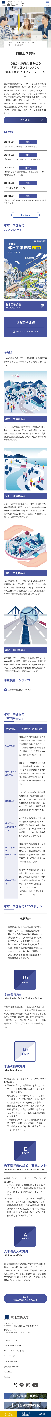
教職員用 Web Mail (11, 1367)
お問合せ (42, 1414)
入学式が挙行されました (14, 188)
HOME (11, 42)
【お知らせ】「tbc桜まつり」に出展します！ (23, 159)
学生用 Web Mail (10, 1361)
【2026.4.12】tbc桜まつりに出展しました (22, 146)
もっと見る (25, 215)
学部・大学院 (21, 42)
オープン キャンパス (9, 1414)
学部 (32, 42)
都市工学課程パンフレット (13, 306)
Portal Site (8, 1372)
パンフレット (25, 1414)
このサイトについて (12, 1340)
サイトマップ (9, 1356)
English (7, 1377)
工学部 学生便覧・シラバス (19, 690)
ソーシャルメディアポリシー (15, 1351)
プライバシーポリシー (12, 1346)
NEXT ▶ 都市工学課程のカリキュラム (25, 1298)
